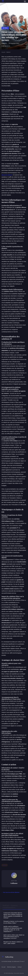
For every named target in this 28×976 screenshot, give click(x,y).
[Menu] (24, 1)
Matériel (5, 28)
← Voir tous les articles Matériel (10, 892)
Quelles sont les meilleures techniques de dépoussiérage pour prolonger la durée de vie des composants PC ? (13, 929)
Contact (20, 967)
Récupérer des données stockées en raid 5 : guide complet (13, 942)
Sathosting (9, 957)
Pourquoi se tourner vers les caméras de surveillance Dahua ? (14, 922)
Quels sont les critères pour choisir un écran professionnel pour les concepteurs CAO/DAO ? (14, 936)
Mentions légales (11, 967)
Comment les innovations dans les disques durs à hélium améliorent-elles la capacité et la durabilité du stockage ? (13, 915)
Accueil (3, 52)
